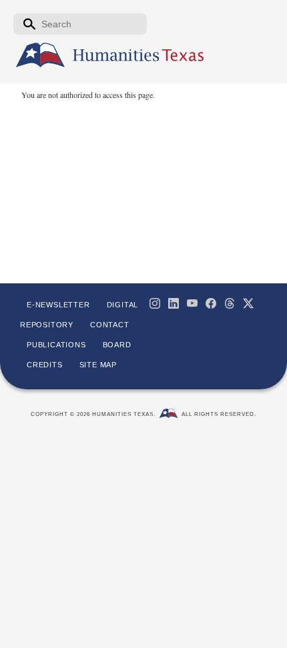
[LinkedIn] (173, 303)
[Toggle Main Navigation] (267, 98)
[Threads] (229, 303)
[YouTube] (192, 303)
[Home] (40, 55)
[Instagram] (155, 303)
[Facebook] (211, 303)
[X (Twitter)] (248, 303)
